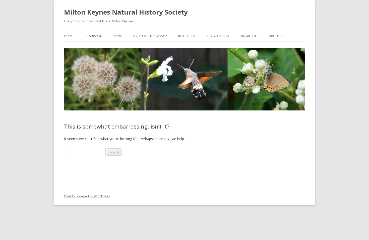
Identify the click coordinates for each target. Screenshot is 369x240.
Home (68, 36)
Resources (186, 36)
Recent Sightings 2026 (150, 36)
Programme (93, 36)
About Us (276, 36)
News (117, 36)
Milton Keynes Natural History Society (126, 12)
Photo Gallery (217, 36)
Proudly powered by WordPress (87, 196)
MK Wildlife (249, 36)
